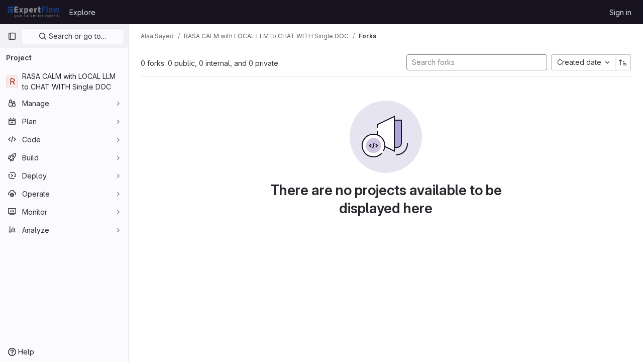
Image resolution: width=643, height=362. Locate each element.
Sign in (620, 12)
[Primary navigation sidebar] (12, 36)
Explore (82, 12)
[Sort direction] (623, 62)
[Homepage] (33, 12)
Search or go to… (76, 36)
